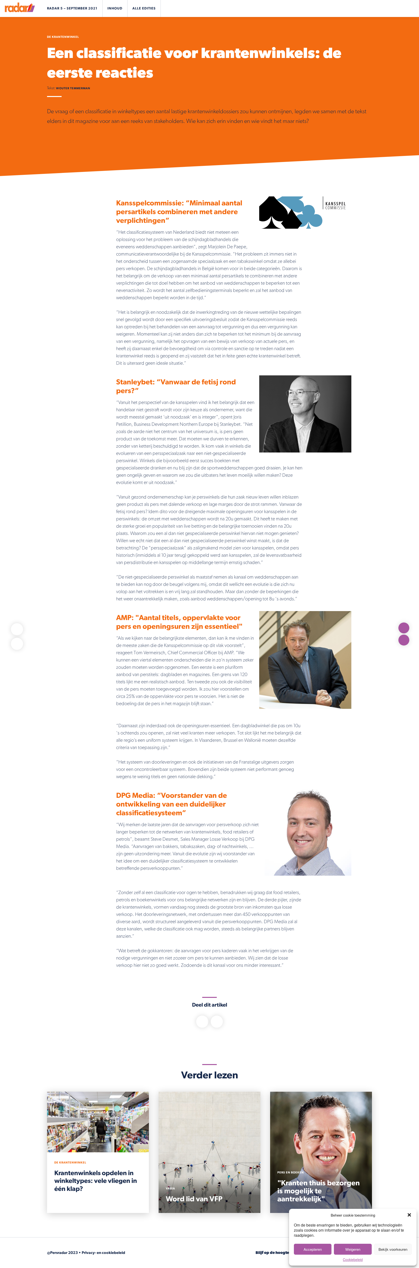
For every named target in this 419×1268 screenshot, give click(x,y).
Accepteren (313, 1249)
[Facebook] (17, 629)
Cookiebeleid (353, 1259)
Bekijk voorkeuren (393, 1249)
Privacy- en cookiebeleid (103, 1253)
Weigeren (352, 1249)
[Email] (17, 644)
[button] (409, 1214)
